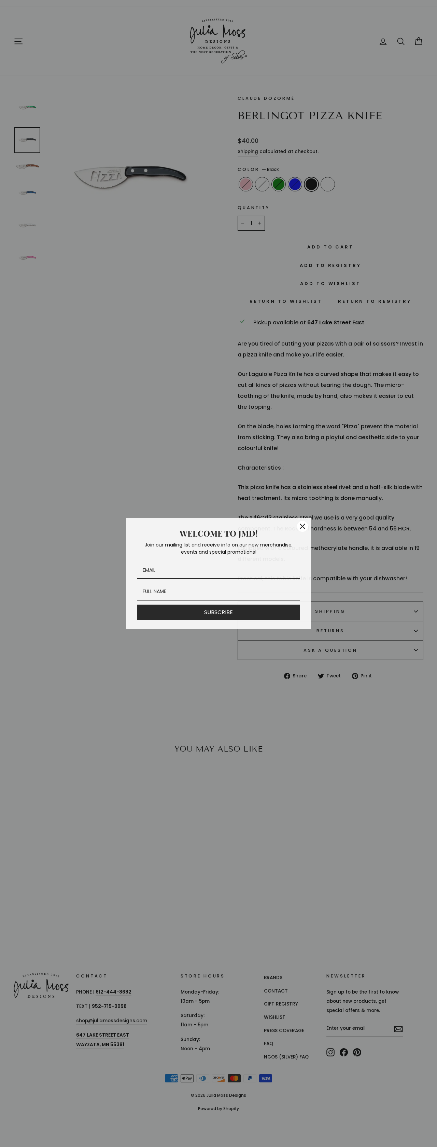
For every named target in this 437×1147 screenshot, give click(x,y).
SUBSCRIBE (218, 612)
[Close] (302, 526)
